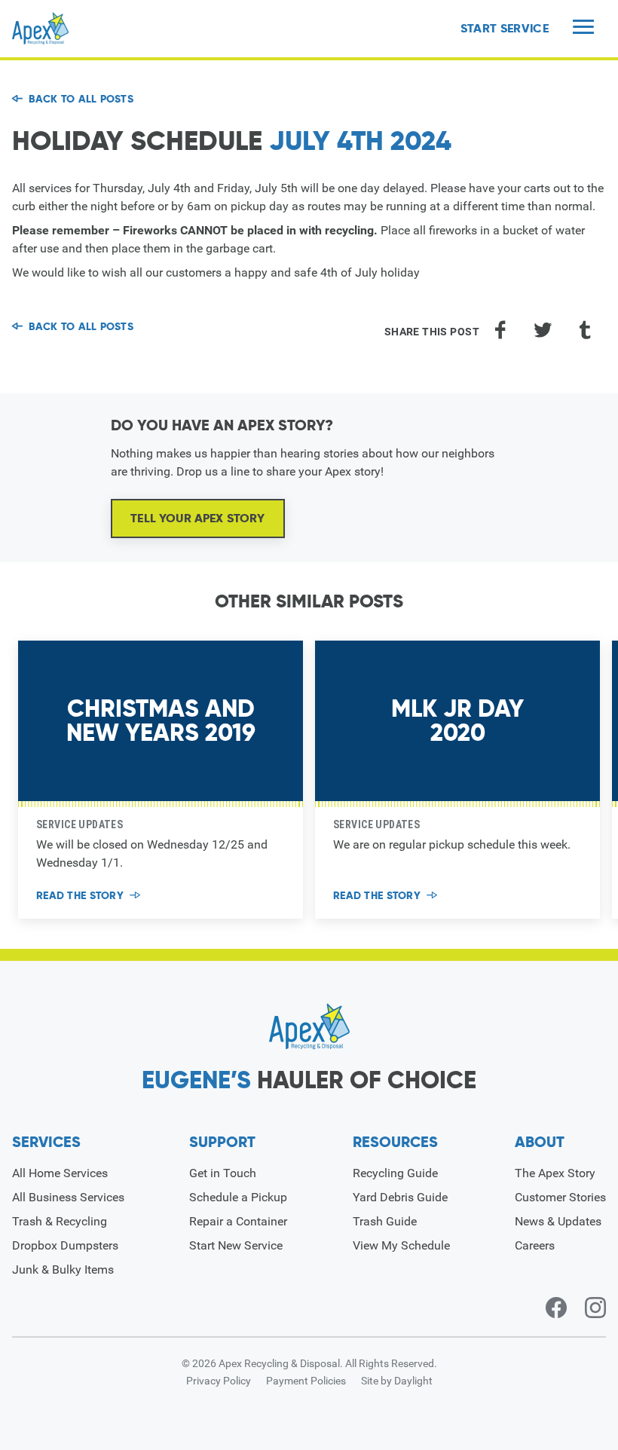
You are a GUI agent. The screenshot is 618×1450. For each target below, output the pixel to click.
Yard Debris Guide (400, 1197)
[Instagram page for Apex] (595, 1307)
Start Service (504, 29)
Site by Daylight (397, 1381)
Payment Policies (306, 1381)
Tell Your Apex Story (197, 518)
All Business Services (68, 1197)
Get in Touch (222, 1173)
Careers (535, 1245)
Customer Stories (560, 1197)
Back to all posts (81, 98)
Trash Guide (385, 1221)
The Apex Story (555, 1173)
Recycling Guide (395, 1173)
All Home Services (60, 1173)
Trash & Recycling (59, 1221)
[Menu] (583, 28)
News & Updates (558, 1221)
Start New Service (236, 1245)
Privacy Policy (218, 1381)
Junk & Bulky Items (63, 1269)
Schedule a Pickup (238, 1197)
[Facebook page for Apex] (556, 1307)
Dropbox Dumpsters (65, 1245)
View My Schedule (401, 1245)
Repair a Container (238, 1221)
